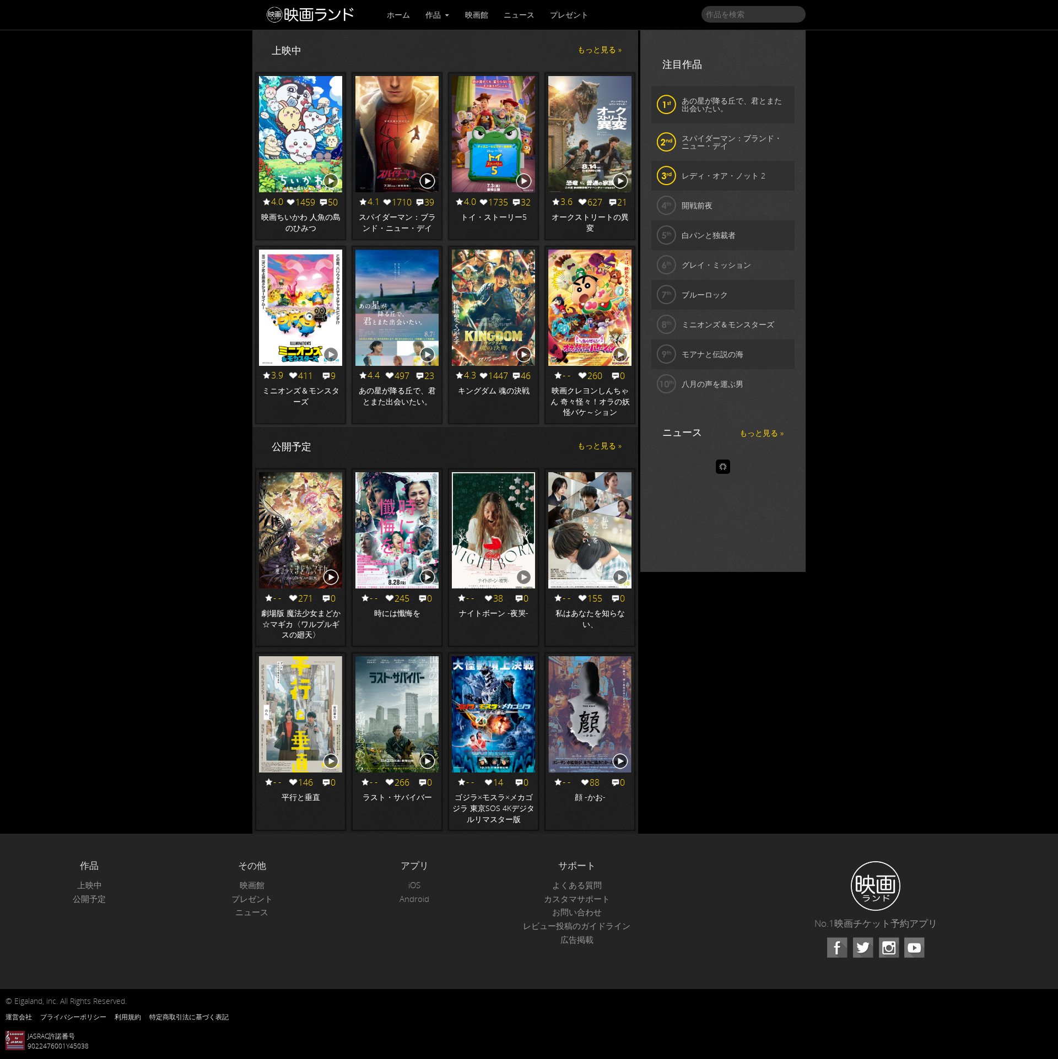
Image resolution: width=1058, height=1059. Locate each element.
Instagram (889, 948)
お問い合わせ (577, 912)
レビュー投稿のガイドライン (576, 926)
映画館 (476, 14)
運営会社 (19, 1016)
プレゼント (569, 14)
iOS (414, 885)
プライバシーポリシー (73, 1016)
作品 (434, 14)
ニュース (519, 14)
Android (414, 899)
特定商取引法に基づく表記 (189, 1016)
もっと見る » (599, 49)
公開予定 (89, 899)
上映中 (89, 885)
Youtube (914, 948)
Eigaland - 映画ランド (313, 15)
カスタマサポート (577, 899)
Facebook (837, 948)
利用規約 (128, 1016)
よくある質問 (577, 885)
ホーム (398, 14)
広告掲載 (576, 939)
